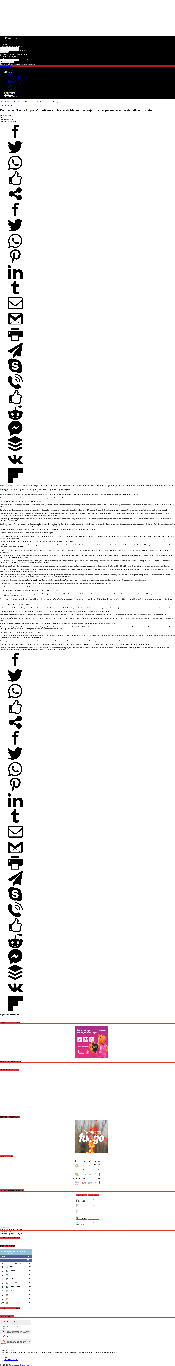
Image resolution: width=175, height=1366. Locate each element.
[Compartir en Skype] (15, 373)
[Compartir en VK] (15, 466)
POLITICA (12, 89)
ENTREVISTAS (9, 93)
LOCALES (12, 75)
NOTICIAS (8, 73)
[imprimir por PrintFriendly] (15, 341)
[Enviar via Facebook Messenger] (15, 435)
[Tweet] (15, 154)
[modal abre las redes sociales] (15, 201)
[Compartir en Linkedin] (15, 279)
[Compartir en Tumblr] (15, 295)
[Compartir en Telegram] (15, 357)
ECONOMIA (12, 87)
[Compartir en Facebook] (15, 138)
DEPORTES (12, 82)
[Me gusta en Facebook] (15, 185)
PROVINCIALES (14, 76)
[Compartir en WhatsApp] (15, 170)
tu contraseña (23, 50)
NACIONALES (13, 78)
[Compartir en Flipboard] (15, 482)
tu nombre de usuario (25, 48)
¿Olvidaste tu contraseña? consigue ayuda (13, 54)
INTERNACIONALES (16, 80)
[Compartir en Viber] (15, 388)
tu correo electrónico (25, 60)
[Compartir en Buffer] (15, 451)
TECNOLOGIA (13, 91)
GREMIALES (8, 95)
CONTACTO (8, 41)
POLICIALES (13, 86)
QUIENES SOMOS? (11, 39)
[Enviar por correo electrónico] (15, 310)
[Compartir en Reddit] (15, 420)
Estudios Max (24, 1365)
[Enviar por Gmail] (15, 326)
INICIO (6, 37)
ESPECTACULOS (14, 84)
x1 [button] (1, 123)
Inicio (2, 102)
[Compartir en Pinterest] (15, 263)
